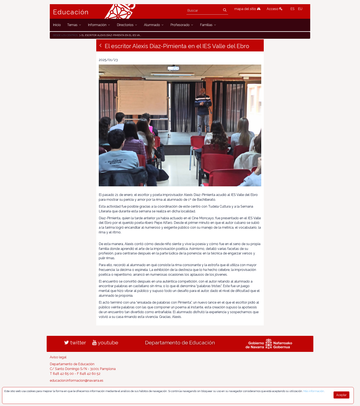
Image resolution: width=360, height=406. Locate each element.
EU (300, 9)
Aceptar (341, 395)
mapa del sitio (245, 9)
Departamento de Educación (180, 342)
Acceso (273, 9)
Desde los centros (65, 35)
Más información (313, 391)
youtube (107, 342)
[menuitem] (57, 25)
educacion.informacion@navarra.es (76, 380)
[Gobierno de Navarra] (269, 343)
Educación (71, 12)
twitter (77, 342)
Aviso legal (58, 357)
